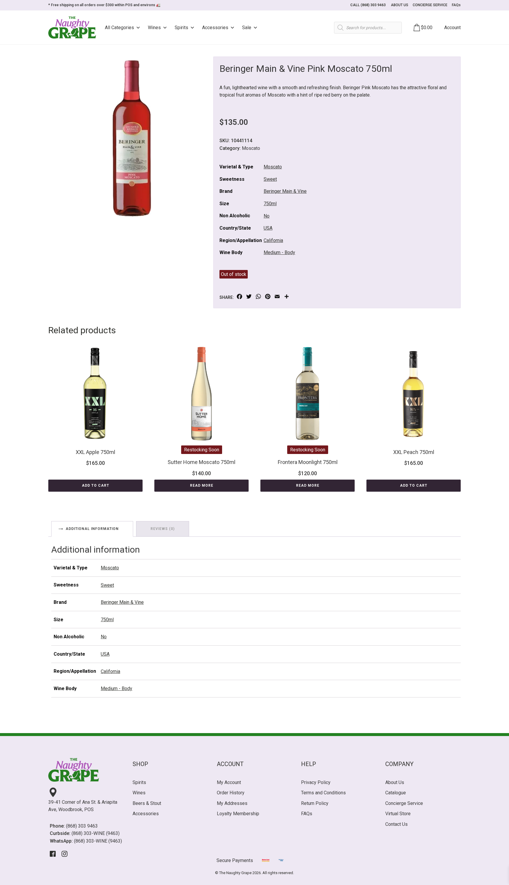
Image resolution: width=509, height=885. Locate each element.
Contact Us (396, 824)
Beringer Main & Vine (285, 191)
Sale (246, 27)
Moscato (251, 148)
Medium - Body (279, 252)
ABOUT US (399, 5)
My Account (229, 782)
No (267, 216)
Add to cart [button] (95, 485)
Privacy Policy (315, 782)
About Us (394, 782)
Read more (201, 485)
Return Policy (314, 803)
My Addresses (232, 803)
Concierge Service (404, 803)
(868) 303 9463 (82, 826)
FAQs (456, 5)
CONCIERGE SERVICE (430, 5)
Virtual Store (398, 813)
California (273, 240)
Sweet (270, 179)
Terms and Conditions (323, 792)
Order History (230, 792)
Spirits (181, 27)
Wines (154, 27)
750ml (270, 203)
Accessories (215, 27)
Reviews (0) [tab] (163, 529)
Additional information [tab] (92, 529)
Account (452, 27)
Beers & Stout (147, 803)
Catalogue (395, 792)
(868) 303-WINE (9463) (96, 833)
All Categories (119, 27)
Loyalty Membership (238, 813)
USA (268, 228)
